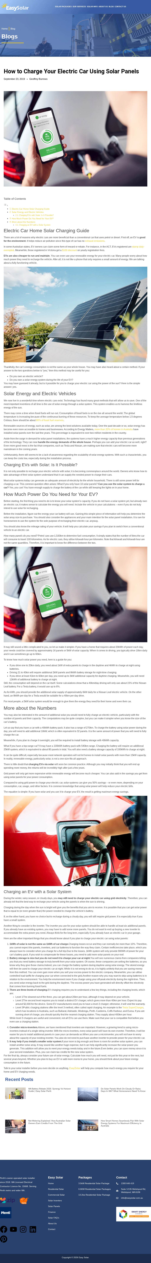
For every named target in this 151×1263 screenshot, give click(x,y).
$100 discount (69, 250)
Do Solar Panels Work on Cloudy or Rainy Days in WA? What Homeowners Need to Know (123, 1090)
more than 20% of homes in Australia (114, 429)
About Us (103, 7)
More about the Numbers (23, 222)
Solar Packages (63, 7)
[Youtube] (13, 1229)
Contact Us (120, 7)
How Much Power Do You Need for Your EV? (33, 218)
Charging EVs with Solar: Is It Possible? (36, 215)
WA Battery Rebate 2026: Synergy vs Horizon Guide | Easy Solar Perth (49, 1090)
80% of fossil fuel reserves (49, 420)
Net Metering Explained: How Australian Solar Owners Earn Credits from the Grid (49, 1122)
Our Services (79, 7)
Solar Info (92, 7)
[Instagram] (23, 1229)
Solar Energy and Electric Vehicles (28, 212)
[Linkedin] (33, 1229)
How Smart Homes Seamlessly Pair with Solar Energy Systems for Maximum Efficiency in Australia (122, 1123)
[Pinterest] (3, 1239)
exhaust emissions (95, 241)
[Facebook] (3, 1229)
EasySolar (74, 1068)
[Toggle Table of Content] (6, 205)
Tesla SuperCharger (132, 1007)
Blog (111, 7)
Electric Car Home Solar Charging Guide (31, 209)
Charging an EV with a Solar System (34, 225)
